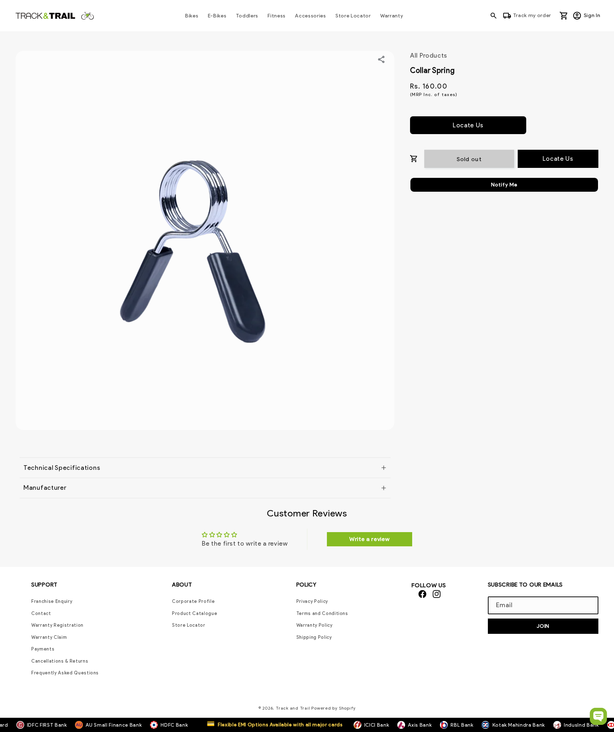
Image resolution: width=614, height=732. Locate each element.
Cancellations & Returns (59, 661)
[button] (495, 15)
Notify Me (504, 184)
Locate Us (468, 124)
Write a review (369, 539)
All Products (428, 55)
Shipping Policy (314, 637)
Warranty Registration (57, 625)
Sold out (469, 158)
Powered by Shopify (333, 708)
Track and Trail (293, 708)
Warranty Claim (49, 637)
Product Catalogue (194, 613)
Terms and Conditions (322, 613)
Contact (41, 613)
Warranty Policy (314, 625)
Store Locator (188, 625)
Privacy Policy (312, 601)
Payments (42, 649)
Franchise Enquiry (51, 601)
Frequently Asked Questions (65, 672)
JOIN (543, 626)
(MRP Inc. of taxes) (433, 94)
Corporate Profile (193, 601)
